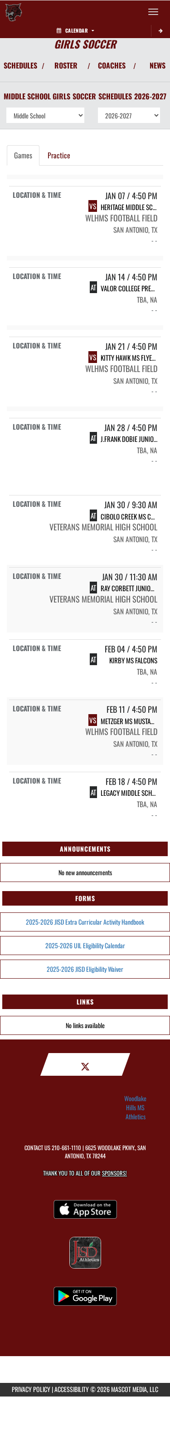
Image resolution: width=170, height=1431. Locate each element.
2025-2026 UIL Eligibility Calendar (85, 945)
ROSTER (66, 65)
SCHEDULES (20, 65)
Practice (59, 155)
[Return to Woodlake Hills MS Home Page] (13, 11)
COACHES (112, 65)
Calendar (76, 30)
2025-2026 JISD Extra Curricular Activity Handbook (85, 921)
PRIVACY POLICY (31, 1389)
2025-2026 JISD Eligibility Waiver (85, 969)
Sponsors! (114, 1173)
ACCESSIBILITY (71, 1389)
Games (23, 155)
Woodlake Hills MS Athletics (135, 1107)
